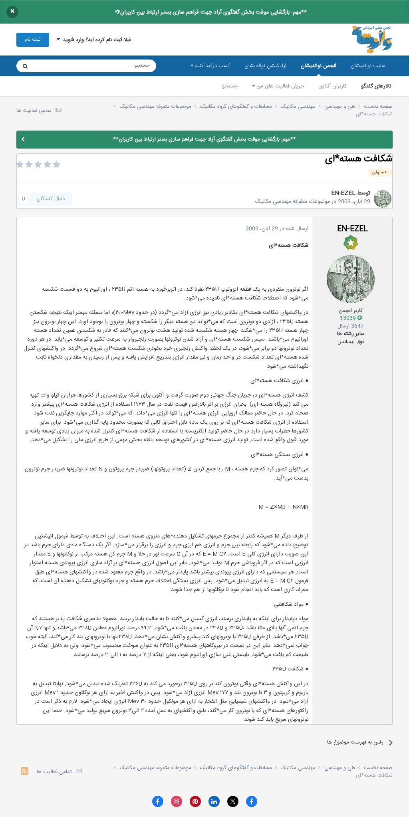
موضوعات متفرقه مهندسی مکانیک (292, 201)
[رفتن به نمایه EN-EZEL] (382, 199)
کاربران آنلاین (332, 86)
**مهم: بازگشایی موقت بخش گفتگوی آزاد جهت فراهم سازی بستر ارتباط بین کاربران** (211, 12)
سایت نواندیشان (368, 65)
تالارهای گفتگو (376, 86)
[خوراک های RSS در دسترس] (24, 772)
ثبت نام (33, 39)
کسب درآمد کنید (211, 65)
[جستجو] (25, 65)
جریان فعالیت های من (279, 86)
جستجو (230, 86)
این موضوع (56, 66)
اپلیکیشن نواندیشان (265, 65)
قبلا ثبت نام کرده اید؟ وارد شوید (95, 40)
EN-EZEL (343, 193)
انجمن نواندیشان (318, 65)
